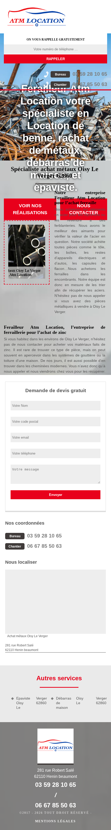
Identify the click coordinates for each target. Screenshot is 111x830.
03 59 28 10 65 (81, 74)
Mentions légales (55, 821)
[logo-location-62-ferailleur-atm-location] (36, 16)
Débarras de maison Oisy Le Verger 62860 (81, 703)
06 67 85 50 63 (80, 84)
